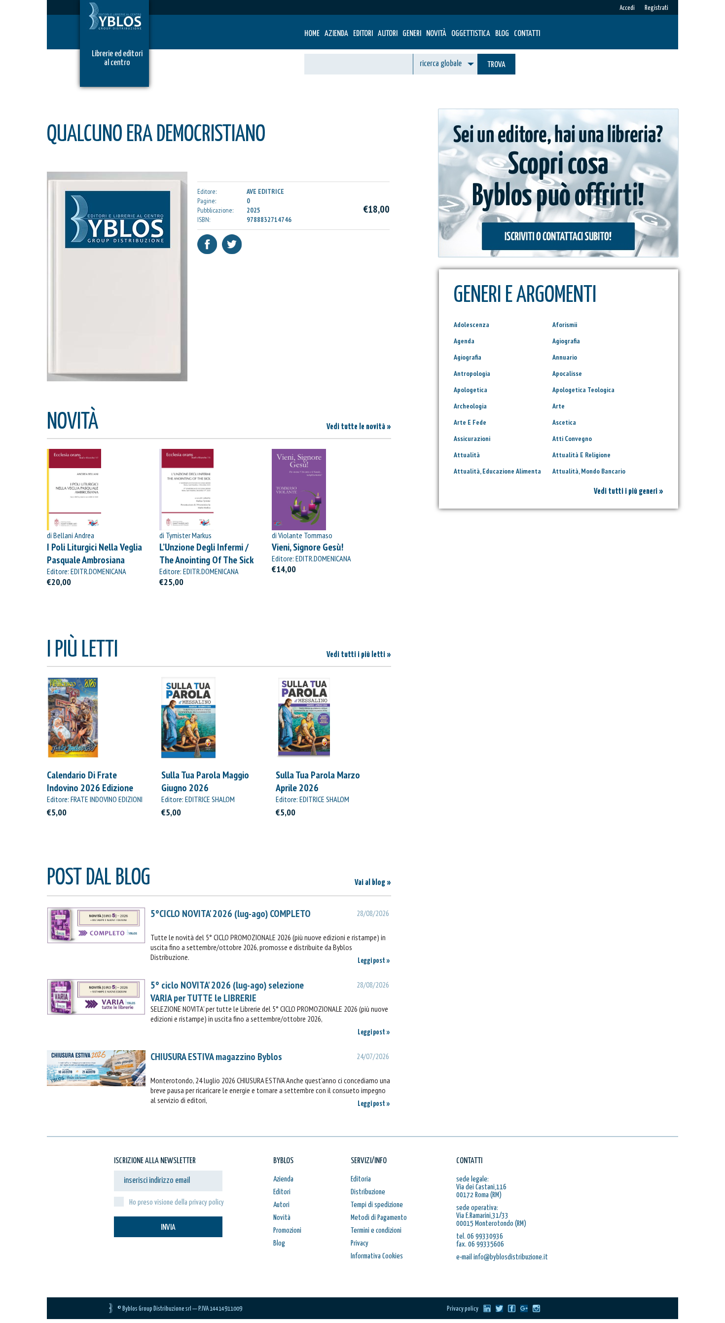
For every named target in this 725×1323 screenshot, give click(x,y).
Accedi (627, 8)
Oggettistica (470, 34)
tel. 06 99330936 (479, 1236)
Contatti (527, 34)
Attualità (467, 454)
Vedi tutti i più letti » (358, 655)
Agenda (464, 340)
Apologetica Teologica (583, 389)
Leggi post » (374, 960)
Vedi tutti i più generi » (628, 491)
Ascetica (564, 422)
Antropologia (472, 373)
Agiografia (566, 340)
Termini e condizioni (376, 1230)
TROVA (496, 65)
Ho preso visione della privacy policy (176, 1202)
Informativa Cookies (377, 1256)
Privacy (359, 1243)
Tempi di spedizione (377, 1205)
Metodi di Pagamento (379, 1217)
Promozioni (287, 1230)
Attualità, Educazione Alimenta (497, 471)
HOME (312, 34)
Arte (558, 406)
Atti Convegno (572, 438)
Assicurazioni (472, 438)
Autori (388, 34)
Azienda (336, 34)
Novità (436, 34)
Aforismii (564, 324)
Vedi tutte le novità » (358, 427)
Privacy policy (462, 1309)
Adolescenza (471, 324)
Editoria (361, 1179)
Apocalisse (567, 373)
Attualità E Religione (581, 454)
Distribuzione (368, 1192)
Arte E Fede (470, 422)
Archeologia (470, 406)
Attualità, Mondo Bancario (588, 471)
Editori (363, 34)
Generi (411, 34)
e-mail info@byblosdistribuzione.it (502, 1257)
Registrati (656, 8)
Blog (502, 34)
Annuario (564, 357)
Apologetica (470, 389)
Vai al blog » (373, 883)
